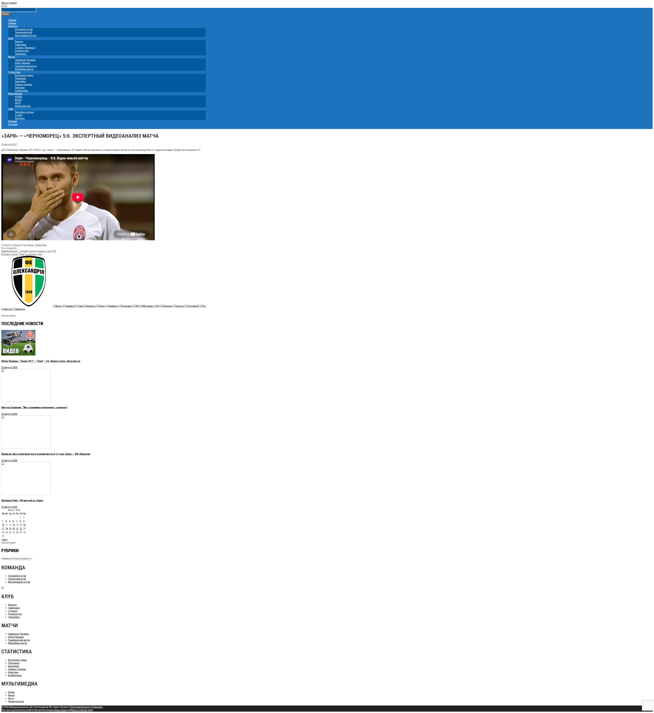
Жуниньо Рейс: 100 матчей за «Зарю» (22, 500)
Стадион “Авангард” (25, 47)
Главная (12, 20)
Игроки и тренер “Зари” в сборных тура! (21, 254)
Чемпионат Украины (25, 60)
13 (14, 524)
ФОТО (18, 103)
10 (3, 524)
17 (3, 528)
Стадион (12, 610)
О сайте (18, 115)
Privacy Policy (60, 710)
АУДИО (18, 96)
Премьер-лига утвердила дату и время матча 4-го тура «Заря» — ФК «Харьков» (46, 454)
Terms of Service (79, 710)
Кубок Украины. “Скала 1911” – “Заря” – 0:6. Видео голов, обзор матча (40, 361)
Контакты (20, 118)
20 (14, 528)
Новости (17, 245)
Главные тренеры (23, 84)
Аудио (11, 692)
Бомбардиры (21, 90)
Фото (11, 698)
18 (6, 528)
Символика (20, 44)
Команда (13, 26)
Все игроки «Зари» (24, 75)
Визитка (19, 41)
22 (21, 528)
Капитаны (20, 87)
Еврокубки (20, 81)
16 (24, 524)
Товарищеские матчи (26, 66)
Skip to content (9, 2)
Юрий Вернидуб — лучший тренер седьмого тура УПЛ (28, 251)
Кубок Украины (22, 63)
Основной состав (24, 29)
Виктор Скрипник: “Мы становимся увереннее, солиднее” (34, 407)
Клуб (10, 38)
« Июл (4, 539)
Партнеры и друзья (24, 112)
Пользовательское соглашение (86, 707)
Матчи (11, 56)
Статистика (14, 72)
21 (17, 528)
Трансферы (20, 53)
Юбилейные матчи (24, 69)
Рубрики (5, 558)
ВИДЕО (18, 99)
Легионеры (20, 78)
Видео (11, 695)
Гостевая (13, 124)
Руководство (22, 50)
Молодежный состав (25, 35)
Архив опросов (22, 106)
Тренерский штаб (23, 32)
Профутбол (41, 245)
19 (10, 528)
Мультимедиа (15, 93)
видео (30, 245)
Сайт (10, 109)
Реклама (12, 121)
